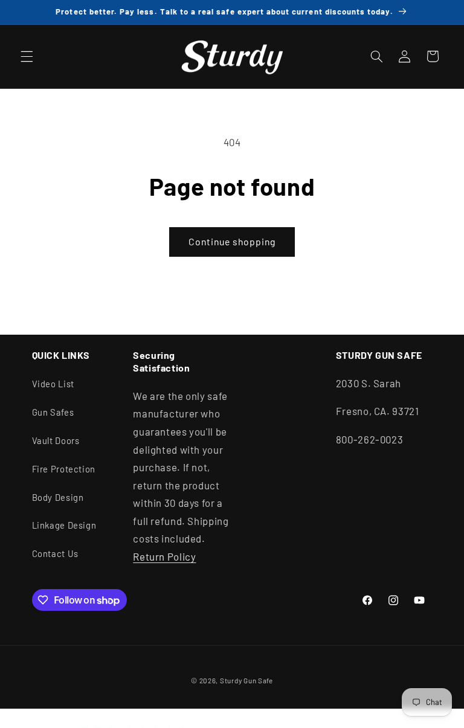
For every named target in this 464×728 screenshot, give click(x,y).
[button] (26, 56)
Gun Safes (53, 412)
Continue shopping (232, 241)
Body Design (58, 497)
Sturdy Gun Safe (246, 680)
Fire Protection (63, 468)
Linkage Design (64, 525)
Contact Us (55, 553)
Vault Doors (56, 440)
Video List (53, 383)
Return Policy (164, 556)
